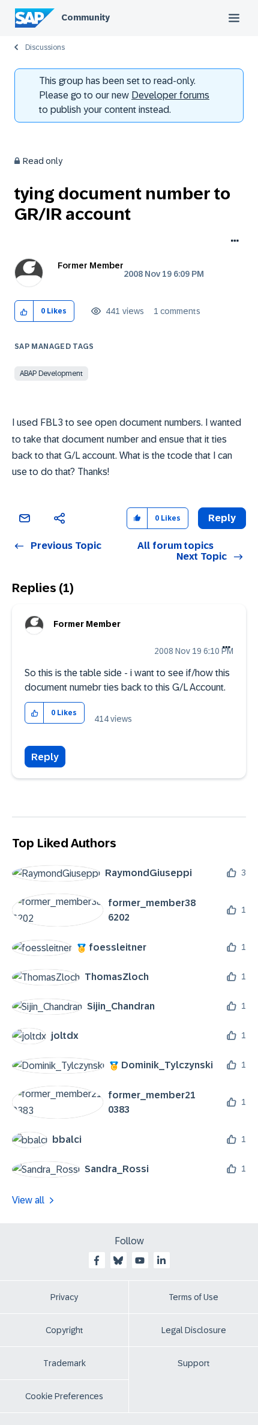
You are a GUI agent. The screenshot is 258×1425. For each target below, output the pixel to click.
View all (28, 1200)
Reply (45, 757)
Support (194, 1363)
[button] (24, 311)
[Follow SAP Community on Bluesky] (118, 1260)
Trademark (64, 1363)
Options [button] (232, 242)
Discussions (45, 47)
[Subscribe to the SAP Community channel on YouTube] (140, 1260)
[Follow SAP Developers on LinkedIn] (161, 1260)
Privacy (64, 1297)
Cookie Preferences (64, 1396)
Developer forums (170, 95)
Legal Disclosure (193, 1330)
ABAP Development (51, 373)
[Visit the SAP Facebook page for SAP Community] (96, 1260)
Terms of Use (193, 1297)
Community (85, 17)
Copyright (64, 1330)
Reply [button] (222, 518)
